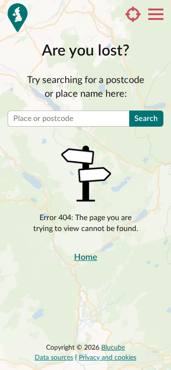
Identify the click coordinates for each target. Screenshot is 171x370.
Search (146, 118)
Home (85, 257)
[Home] (18, 17)
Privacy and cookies (107, 357)
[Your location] (133, 14)
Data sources (54, 357)
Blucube (113, 347)
